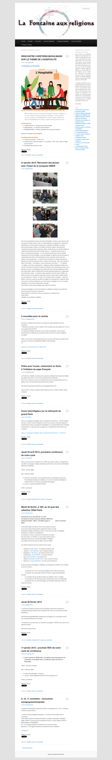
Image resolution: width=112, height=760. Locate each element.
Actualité (29, 155)
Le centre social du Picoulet (82, 142)
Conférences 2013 (35, 499)
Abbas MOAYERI (31, 557)
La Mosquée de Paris (80, 137)
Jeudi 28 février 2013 (31, 601)
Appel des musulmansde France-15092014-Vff (33, 347)
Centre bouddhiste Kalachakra (83, 113)
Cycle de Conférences (49, 41)
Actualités (30, 41)
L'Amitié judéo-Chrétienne (82, 130)
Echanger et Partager (27, 44)
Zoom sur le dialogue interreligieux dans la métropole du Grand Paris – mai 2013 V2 (43, 433)
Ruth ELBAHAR (34, 551)
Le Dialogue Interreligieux (63, 41)
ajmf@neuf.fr (25, 730)
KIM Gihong (34, 553)
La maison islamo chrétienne (82, 134)
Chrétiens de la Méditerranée (82, 115)
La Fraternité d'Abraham (81, 132)
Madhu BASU (34, 549)
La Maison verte (79, 135)
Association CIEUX (80, 111)
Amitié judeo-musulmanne (82, 109)
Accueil (23, 41)
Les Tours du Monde (76, 41)
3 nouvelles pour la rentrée (34, 316)
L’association (38, 41)
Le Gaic (77, 144)
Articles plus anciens (26, 748)
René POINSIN (36, 555)
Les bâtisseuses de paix (81, 146)
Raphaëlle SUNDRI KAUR (36, 559)
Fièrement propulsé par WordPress (56, 754)
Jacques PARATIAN (35, 561)
